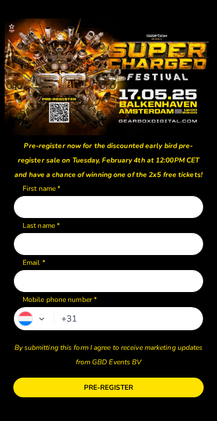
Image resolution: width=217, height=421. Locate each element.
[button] (34, 318)
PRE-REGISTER (108, 387)
